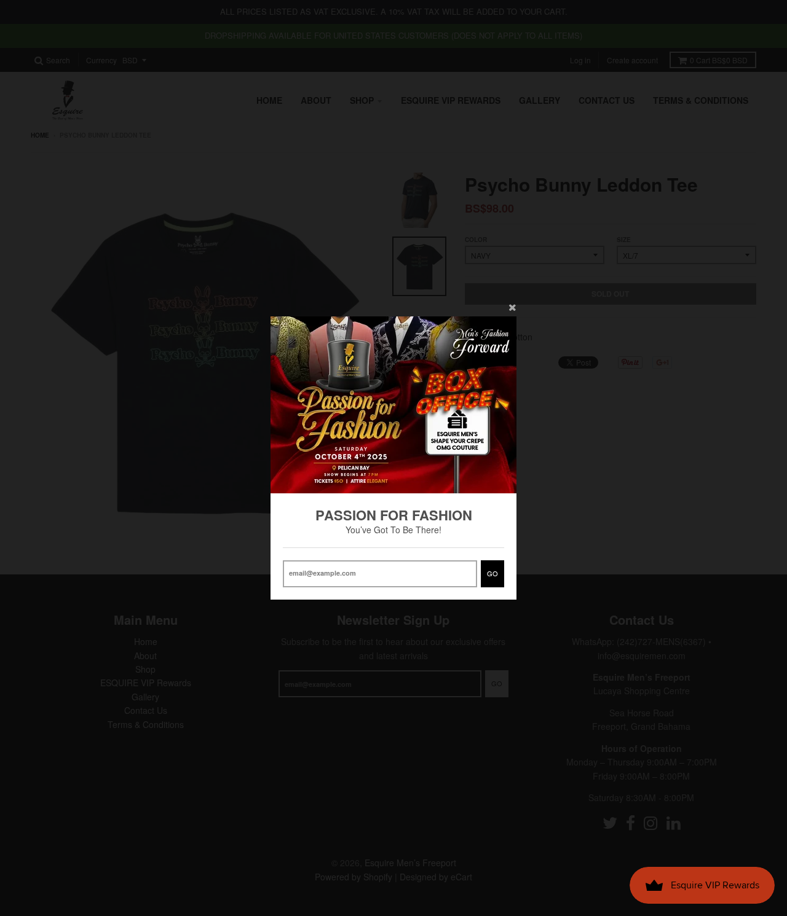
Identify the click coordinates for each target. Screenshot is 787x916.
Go (492, 573)
